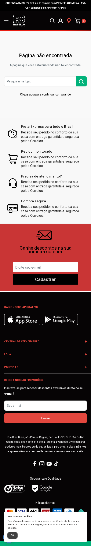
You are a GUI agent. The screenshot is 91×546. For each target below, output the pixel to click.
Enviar (45, 418)
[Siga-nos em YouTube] (49, 463)
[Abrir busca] (52, 20)
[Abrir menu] (6, 20)
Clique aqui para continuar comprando (45, 94)
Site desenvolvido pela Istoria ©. (45, 543)
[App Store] (22, 324)
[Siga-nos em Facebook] (34, 463)
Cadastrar (45, 279)
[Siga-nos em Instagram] (41, 463)
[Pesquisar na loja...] (81, 81)
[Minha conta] (60, 20)
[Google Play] (60, 324)
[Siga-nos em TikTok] (56, 463)
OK (12, 535)
